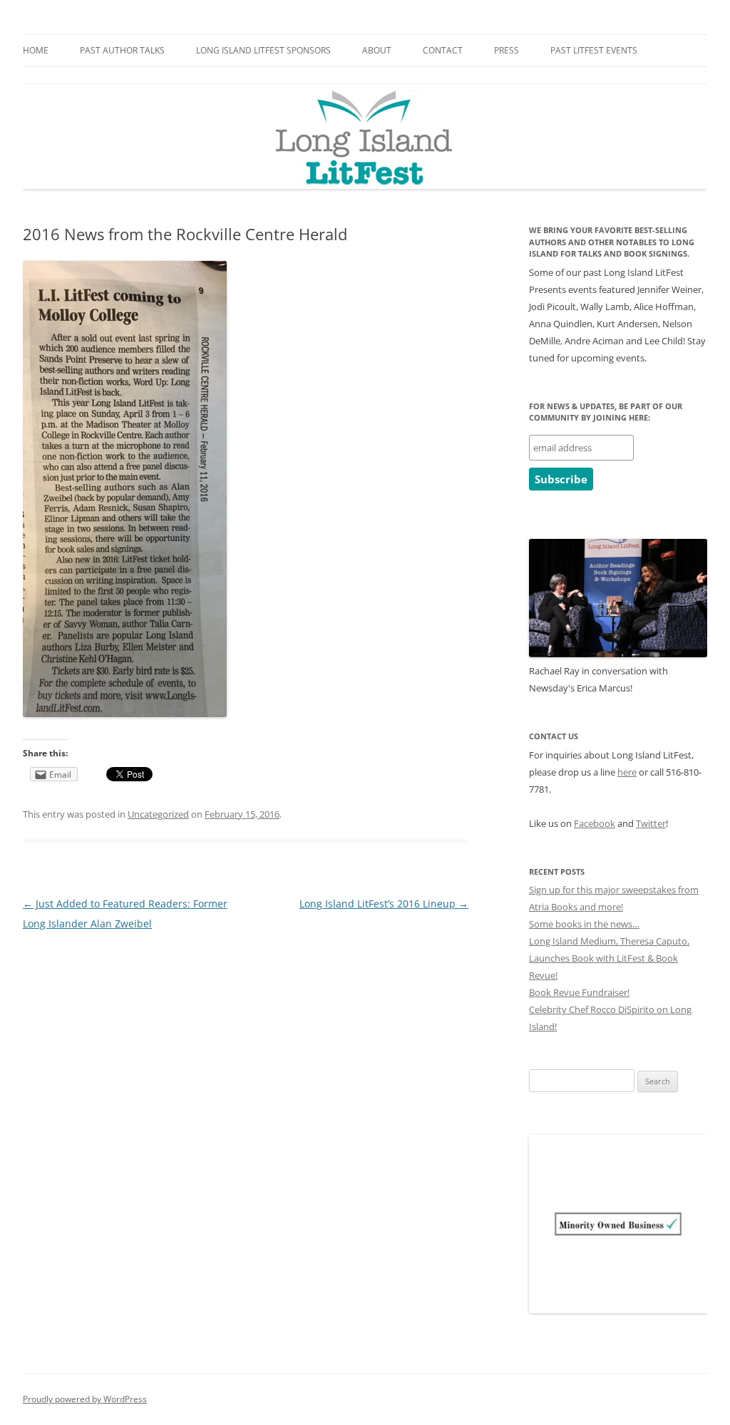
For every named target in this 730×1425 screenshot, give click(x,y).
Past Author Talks (122, 50)
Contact (443, 50)
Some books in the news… (584, 923)
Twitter (651, 823)
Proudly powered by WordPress (85, 1399)
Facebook (594, 823)
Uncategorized (158, 814)
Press (506, 50)
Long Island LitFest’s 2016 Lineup (383, 903)
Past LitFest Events (593, 50)
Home (35, 50)
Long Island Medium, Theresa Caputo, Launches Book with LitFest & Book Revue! (609, 958)
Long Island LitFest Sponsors (263, 50)
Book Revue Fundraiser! (579, 992)
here (627, 772)
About (376, 50)
